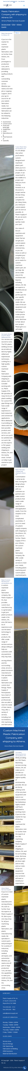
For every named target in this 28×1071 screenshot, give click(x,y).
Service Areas (5, 24)
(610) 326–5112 (14, 1)
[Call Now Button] (25, 1068)
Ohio (13, 24)
